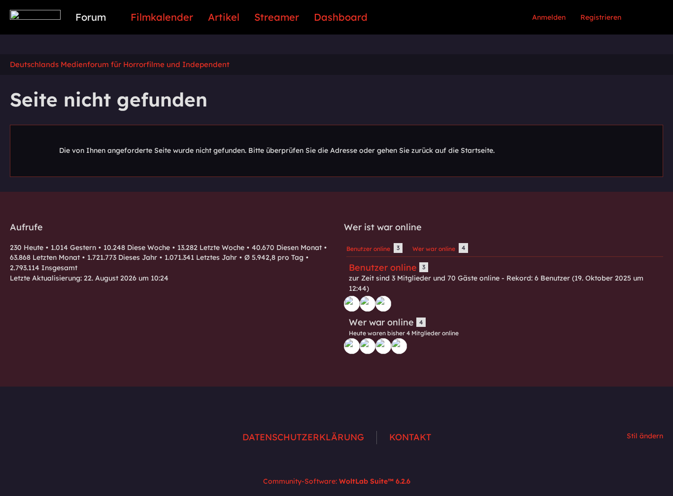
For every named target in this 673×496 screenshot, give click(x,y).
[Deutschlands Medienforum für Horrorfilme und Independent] (35, 15)
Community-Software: (336, 481)
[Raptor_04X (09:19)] (399, 346)
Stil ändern (645, 435)
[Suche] (646, 17)
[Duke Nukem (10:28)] (367, 304)
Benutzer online (383, 267)
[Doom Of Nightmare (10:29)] (352, 304)
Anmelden (549, 17)
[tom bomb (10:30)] (383, 304)
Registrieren (600, 17)
